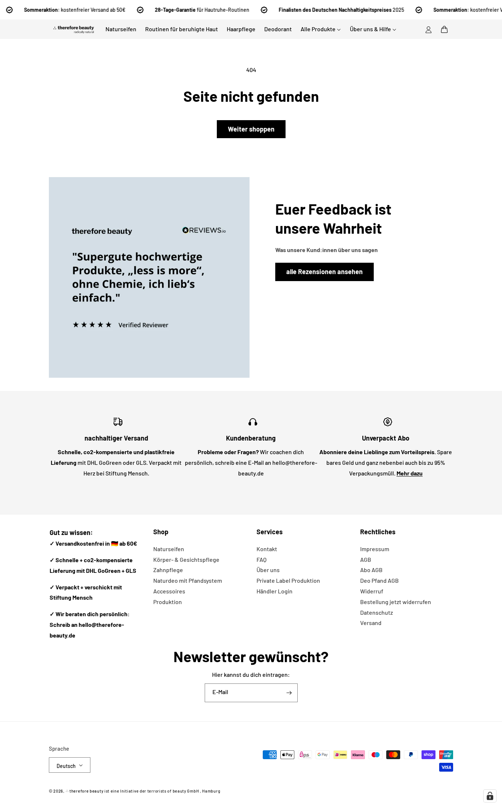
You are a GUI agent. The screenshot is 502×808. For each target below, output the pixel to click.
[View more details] (149, 277)
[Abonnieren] (289, 692)
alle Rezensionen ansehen (324, 271)
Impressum (374, 548)
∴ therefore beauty (85, 791)
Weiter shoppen (251, 129)
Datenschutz (376, 612)
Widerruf (371, 591)
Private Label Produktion (288, 580)
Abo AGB (371, 569)
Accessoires (169, 591)
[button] (444, 29)
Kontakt (267, 548)
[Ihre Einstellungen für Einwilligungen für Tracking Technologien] (490, 796)
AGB (365, 559)
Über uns (268, 569)
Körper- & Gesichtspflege (186, 559)
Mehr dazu (410, 473)
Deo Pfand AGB (379, 580)
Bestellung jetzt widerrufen (395, 601)
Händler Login (275, 591)
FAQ (261, 559)
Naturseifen (168, 548)
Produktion (167, 601)
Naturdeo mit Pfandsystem (187, 580)
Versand (370, 622)
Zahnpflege (168, 569)
